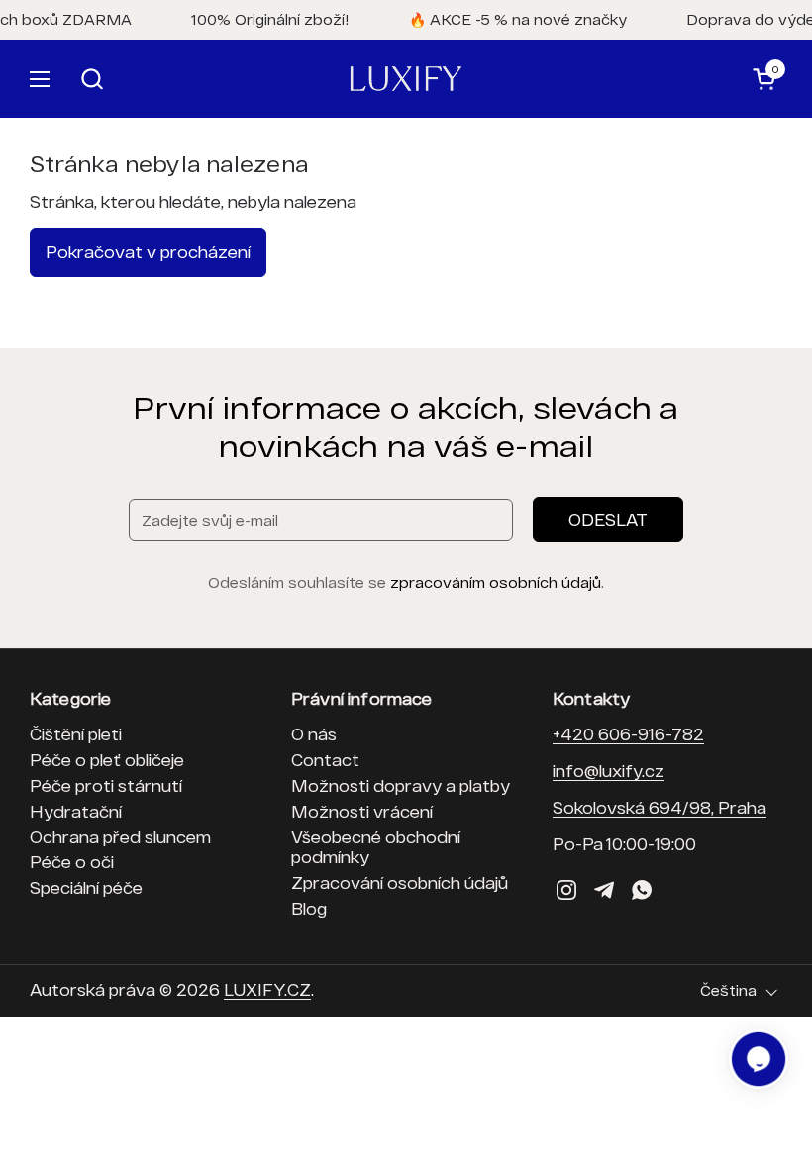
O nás (314, 734)
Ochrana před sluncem (120, 836)
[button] (383, 78)
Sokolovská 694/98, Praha (659, 807)
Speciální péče (86, 887)
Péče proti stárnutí (106, 785)
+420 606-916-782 (628, 734)
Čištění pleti (76, 734)
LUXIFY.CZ (267, 989)
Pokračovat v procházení (148, 252)
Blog (309, 908)
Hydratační (76, 811)
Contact (325, 759)
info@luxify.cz (608, 770)
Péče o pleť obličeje (107, 759)
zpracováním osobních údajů (495, 582)
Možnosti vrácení (362, 811)
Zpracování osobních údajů (399, 882)
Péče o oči (72, 861)
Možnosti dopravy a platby (400, 785)
